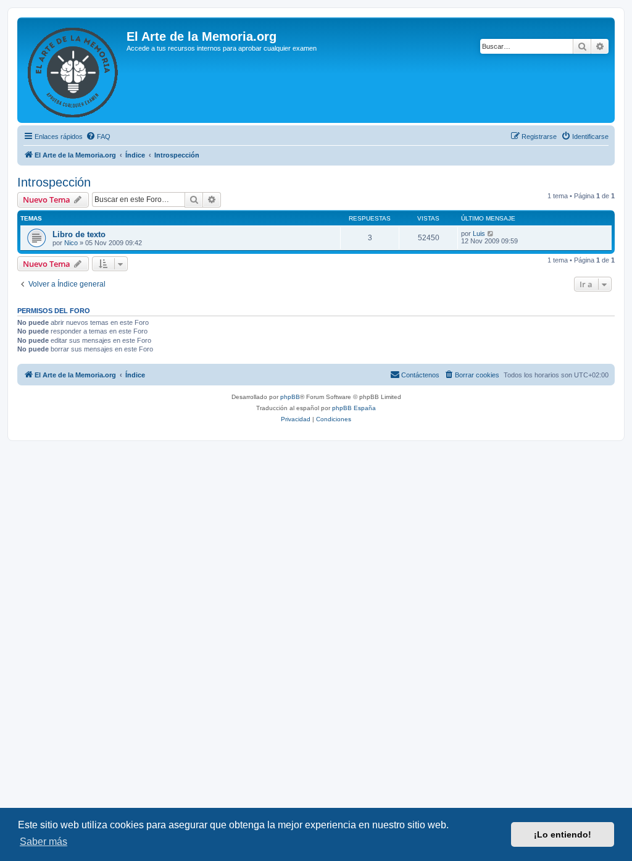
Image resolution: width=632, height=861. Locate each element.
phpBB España (354, 408)
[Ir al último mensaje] (491, 233)
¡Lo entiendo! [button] (562, 834)
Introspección (54, 182)
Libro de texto (79, 234)
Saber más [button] (43, 841)
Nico (71, 242)
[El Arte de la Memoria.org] (73, 70)
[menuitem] (98, 136)
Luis (479, 233)
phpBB (290, 396)
